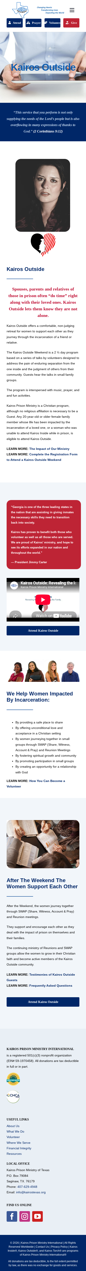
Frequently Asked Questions (50, 985)
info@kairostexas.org (31, 1192)
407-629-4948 (27, 1186)
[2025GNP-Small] (13, 1074)
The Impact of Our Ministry (49, 449)
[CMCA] (13, 1091)
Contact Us (42, 1246)
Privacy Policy (59, 1246)
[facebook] (12, 1216)
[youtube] (37, 1216)
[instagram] (24, 1216)
